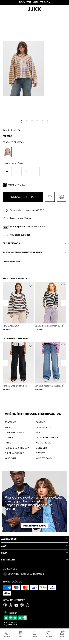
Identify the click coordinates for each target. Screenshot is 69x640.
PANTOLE (40, 422)
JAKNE (8, 427)
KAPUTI (39, 432)
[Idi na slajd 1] (22, 121)
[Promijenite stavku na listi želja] (50, 197)
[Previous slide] (5, 303)
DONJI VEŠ (41, 448)
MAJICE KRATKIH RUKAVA (17, 448)
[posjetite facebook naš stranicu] (5, 606)
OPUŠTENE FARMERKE (47, 437)
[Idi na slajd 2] (27, 121)
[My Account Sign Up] (34, 501)
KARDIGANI (10, 458)
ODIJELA (9, 437)
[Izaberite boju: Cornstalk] (8, 152)
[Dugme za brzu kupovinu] (31, 326)
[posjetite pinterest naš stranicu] (22, 606)
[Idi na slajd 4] (37, 121)
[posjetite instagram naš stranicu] (10, 606)
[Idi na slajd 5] (42, 121)
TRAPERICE (10, 422)
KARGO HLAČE (43, 443)
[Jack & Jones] (34, 10)
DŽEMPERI (41, 453)
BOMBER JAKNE (44, 427)
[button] (7, 171)
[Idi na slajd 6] (47, 121)
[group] (18, 306)
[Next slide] (63, 303)
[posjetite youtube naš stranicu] (16, 606)
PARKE (8, 443)
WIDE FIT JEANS (43, 458)
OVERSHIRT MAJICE (14, 432)
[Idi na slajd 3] (32, 121)
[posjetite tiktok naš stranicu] (27, 606)
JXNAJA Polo (11, 130)
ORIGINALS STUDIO (14, 453)
